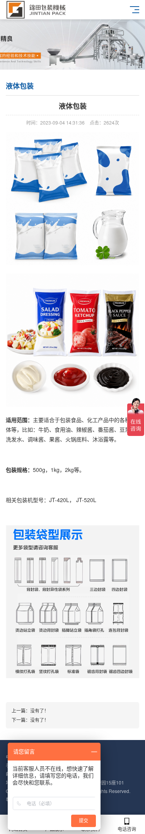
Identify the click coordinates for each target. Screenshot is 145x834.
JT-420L (59, 500)
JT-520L (86, 500)
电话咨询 (127, 828)
